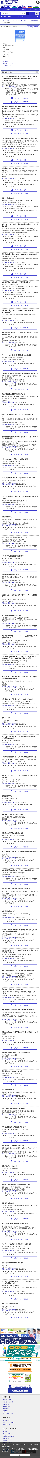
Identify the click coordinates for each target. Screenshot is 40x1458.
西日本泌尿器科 (34, 20)
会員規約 (5, 1440)
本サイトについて (7, 1433)
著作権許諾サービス (8, 1413)
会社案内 (5, 1431)
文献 (8, 20)
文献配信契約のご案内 (8, 1436)
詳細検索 (8, 9)
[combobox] (10, 13)
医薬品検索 (6, 1404)
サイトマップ (6, 1424)
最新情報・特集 (7, 1399)
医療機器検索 (6, 1406)
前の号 (30, 26)
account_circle (38, 2)
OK (20, 1455)
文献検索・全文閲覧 (8, 1402)
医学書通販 (6, 1408)
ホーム (2, 20)
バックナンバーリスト (9, 63)
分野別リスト (7, 65)
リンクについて (7, 1438)
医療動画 (5, 1411)
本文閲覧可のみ (22, 16)
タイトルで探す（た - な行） (20, 20)
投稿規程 (5, 61)
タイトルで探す (22, 9)
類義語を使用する (8, 16)
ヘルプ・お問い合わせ (8, 1422)
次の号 (36, 26)
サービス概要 (6, 1420)
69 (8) (14, 86)
